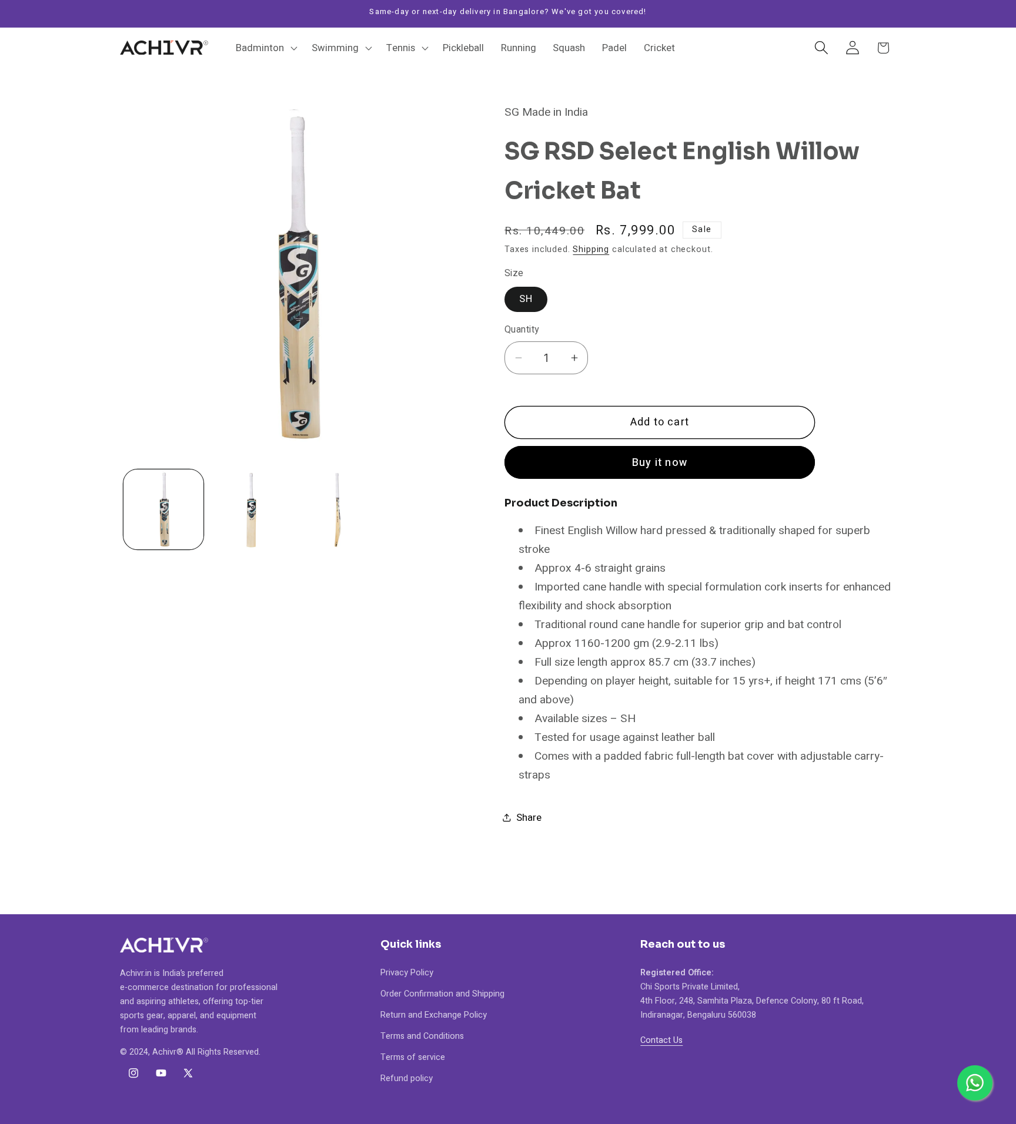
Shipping (591, 249)
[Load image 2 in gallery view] (250, 509)
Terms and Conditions (422, 1035)
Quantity (521, 330)
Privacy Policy (406, 972)
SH (526, 298)
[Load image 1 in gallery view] (163, 509)
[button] (265, 47)
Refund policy (406, 1078)
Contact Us (661, 1040)
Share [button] (529, 817)
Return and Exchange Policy (433, 1014)
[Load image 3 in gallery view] (337, 509)
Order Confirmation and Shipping (442, 993)
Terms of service (412, 1057)
